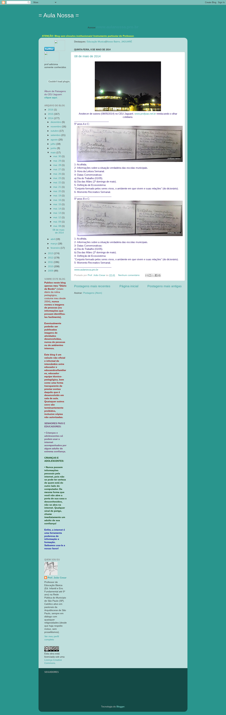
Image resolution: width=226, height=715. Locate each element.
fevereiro (56, 248)
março (54, 243)
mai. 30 (57, 156)
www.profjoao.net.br (145, 113)
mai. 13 (57, 213)
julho (53, 144)
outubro (55, 131)
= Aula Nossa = (59, 15)
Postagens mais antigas (164, 286)
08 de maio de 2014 (87, 56)
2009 (51, 271)
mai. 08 (57, 226)
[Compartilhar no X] (153, 275)
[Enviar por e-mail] (146, 275)
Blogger (120, 706)
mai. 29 (57, 161)
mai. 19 (57, 195)
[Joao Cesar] (51, 61)
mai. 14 (57, 208)
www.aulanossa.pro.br (117, 27)
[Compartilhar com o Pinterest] (159, 275)
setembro (56, 135)
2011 (51, 262)
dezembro (56, 122)
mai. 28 (57, 165)
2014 (51, 118)
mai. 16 (57, 200)
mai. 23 (57, 178)
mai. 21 (57, 187)
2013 (51, 253)
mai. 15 (57, 204)
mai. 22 (57, 182)
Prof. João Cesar (57, 577)
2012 (51, 257)
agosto (54, 139)
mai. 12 (57, 217)
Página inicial (128, 286)
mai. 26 (57, 174)
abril (53, 239)
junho (54, 148)
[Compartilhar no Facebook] (156, 275)
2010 (51, 266)
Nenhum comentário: (129, 275)
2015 (51, 114)
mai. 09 (57, 222)
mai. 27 (57, 169)
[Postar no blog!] (150, 275)
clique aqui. (51, 97)
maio (53, 152)
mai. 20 (57, 191)
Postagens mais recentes (92, 286)
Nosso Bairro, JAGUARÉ (119, 41)
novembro (56, 126)
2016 (51, 109)
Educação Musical (96, 41)
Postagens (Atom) (92, 293)
